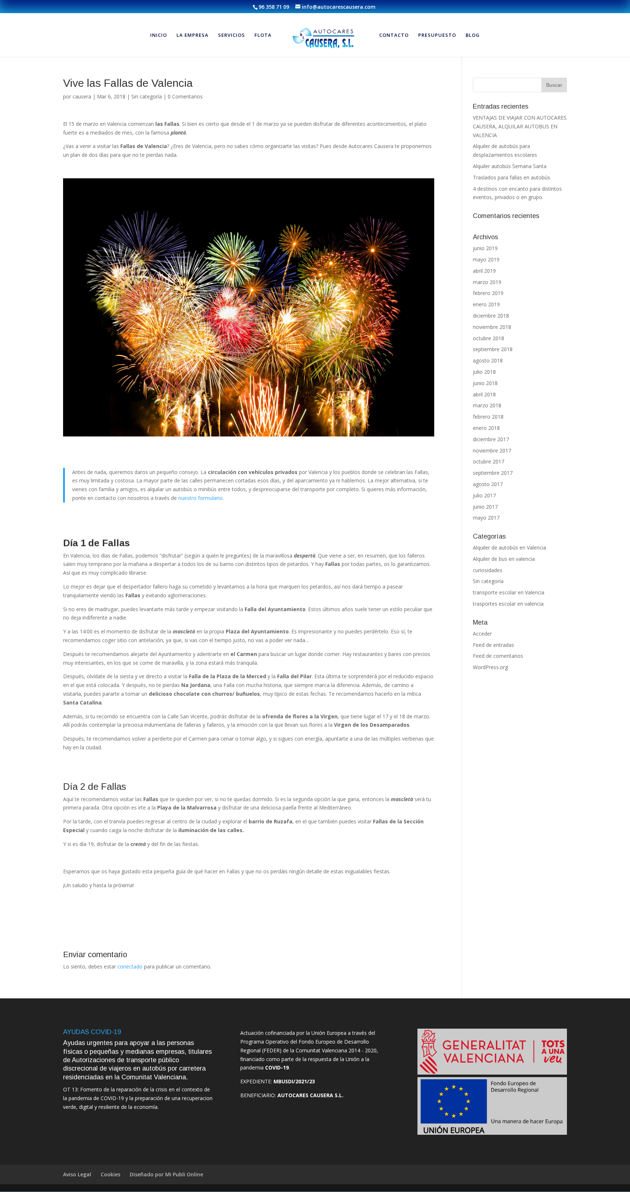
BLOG (473, 35)
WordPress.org (490, 667)
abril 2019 (484, 270)
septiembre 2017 (493, 472)
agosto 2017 (488, 484)
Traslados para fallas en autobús (511, 177)
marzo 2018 (487, 405)
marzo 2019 (487, 282)
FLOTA (263, 35)
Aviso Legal (77, 1174)
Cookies (110, 1174)
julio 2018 (484, 371)
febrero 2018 (488, 416)
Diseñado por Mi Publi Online (166, 1174)
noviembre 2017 (492, 450)
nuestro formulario (200, 497)
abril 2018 (484, 394)
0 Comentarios (185, 96)
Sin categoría (146, 96)
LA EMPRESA (192, 35)
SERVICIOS (231, 35)
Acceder (482, 633)
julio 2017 (484, 495)
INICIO (158, 35)
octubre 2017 (488, 461)
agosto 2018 (488, 360)
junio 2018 (485, 383)
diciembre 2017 (491, 439)
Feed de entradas (493, 644)
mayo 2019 (486, 259)
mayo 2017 (486, 517)
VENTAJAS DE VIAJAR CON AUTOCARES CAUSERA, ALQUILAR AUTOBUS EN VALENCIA (520, 126)
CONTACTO (394, 35)
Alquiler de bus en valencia (504, 558)
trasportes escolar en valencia (508, 603)
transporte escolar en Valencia (508, 592)
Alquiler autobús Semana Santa (510, 166)
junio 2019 (485, 248)
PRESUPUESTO (437, 35)
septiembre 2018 (493, 349)
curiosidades (487, 570)
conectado (130, 966)
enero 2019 (486, 304)
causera (82, 96)
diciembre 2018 (491, 315)
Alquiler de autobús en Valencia (509, 547)
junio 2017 (485, 506)
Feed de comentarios (498, 655)
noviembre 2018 (492, 326)
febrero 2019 (488, 293)
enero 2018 (486, 427)
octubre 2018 (488, 338)
